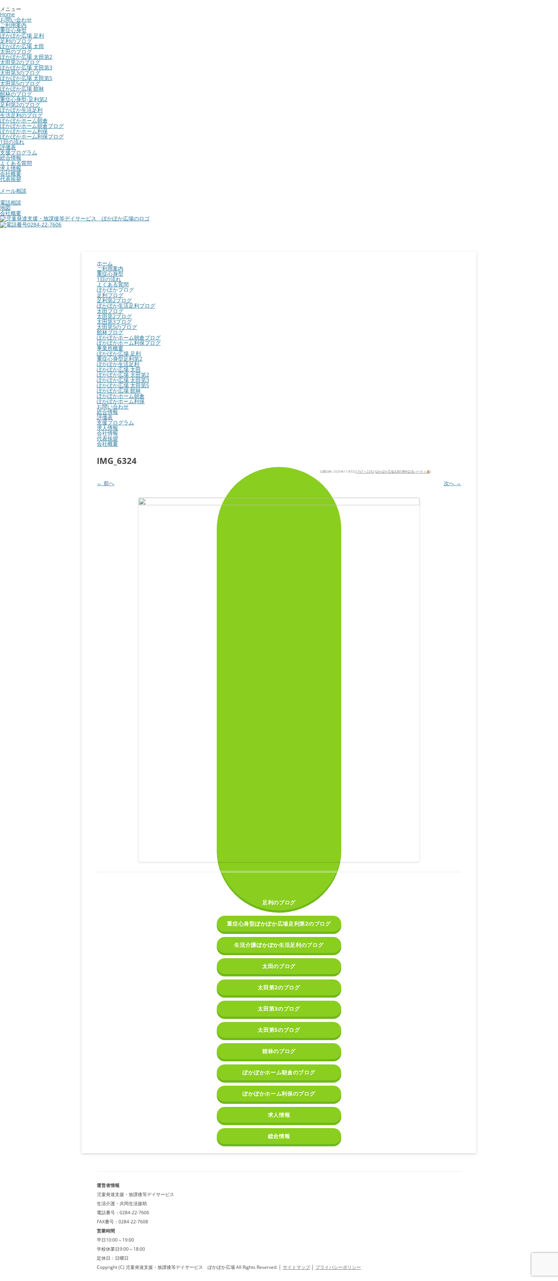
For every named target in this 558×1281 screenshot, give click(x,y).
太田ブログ (110, 310)
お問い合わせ (16, 19)
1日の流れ (12, 141)
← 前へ (105, 483)
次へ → (452, 483)
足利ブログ (110, 295)
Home (7, 14)
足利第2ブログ (114, 300)
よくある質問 (16, 163)
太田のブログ (16, 51)
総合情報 (10, 157)
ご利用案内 (13, 24)
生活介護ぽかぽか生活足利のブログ (278, 944)
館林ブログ (110, 332)
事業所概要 (110, 348)
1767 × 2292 (365, 471)
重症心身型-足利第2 (23, 99)
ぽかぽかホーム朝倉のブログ (279, 1072)
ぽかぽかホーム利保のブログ (279, 1093)
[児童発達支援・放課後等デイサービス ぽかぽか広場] (75, 218)
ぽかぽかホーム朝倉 (24, 120)
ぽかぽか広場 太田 (22, 46)
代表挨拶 (10, 178)
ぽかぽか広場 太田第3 (26, 67)
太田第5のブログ (20, 83)
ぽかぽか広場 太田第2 (26, 56)
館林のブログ (16, 93)
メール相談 (13, 190)
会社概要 (10, 173)
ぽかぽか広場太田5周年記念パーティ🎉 (403, 471)
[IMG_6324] (279, 680)
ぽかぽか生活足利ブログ (126, 305)
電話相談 (10, 202)
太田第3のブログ (20, 72)
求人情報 (10, 168)
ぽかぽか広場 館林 (22, 88)
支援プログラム (18, 152)
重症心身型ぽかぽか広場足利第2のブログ (279, 923)
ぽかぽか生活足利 (21, 109)
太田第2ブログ (114, 316)
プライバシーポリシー (338, 1267)
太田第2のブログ (20, 62)
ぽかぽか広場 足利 (22, 35)
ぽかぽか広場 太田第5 (26, 78)
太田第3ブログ (114, 321)
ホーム (105, 263)
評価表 (8, 147)
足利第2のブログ (20, 104)
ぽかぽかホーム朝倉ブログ (32, 125)
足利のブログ (16, 40)
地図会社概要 (10, 210)
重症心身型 (13, 30)
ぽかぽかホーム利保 (24, 131)
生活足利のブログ (21, 115)
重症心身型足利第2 (119, 358)
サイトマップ (296, 1267)
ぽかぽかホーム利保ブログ (32, 136)
